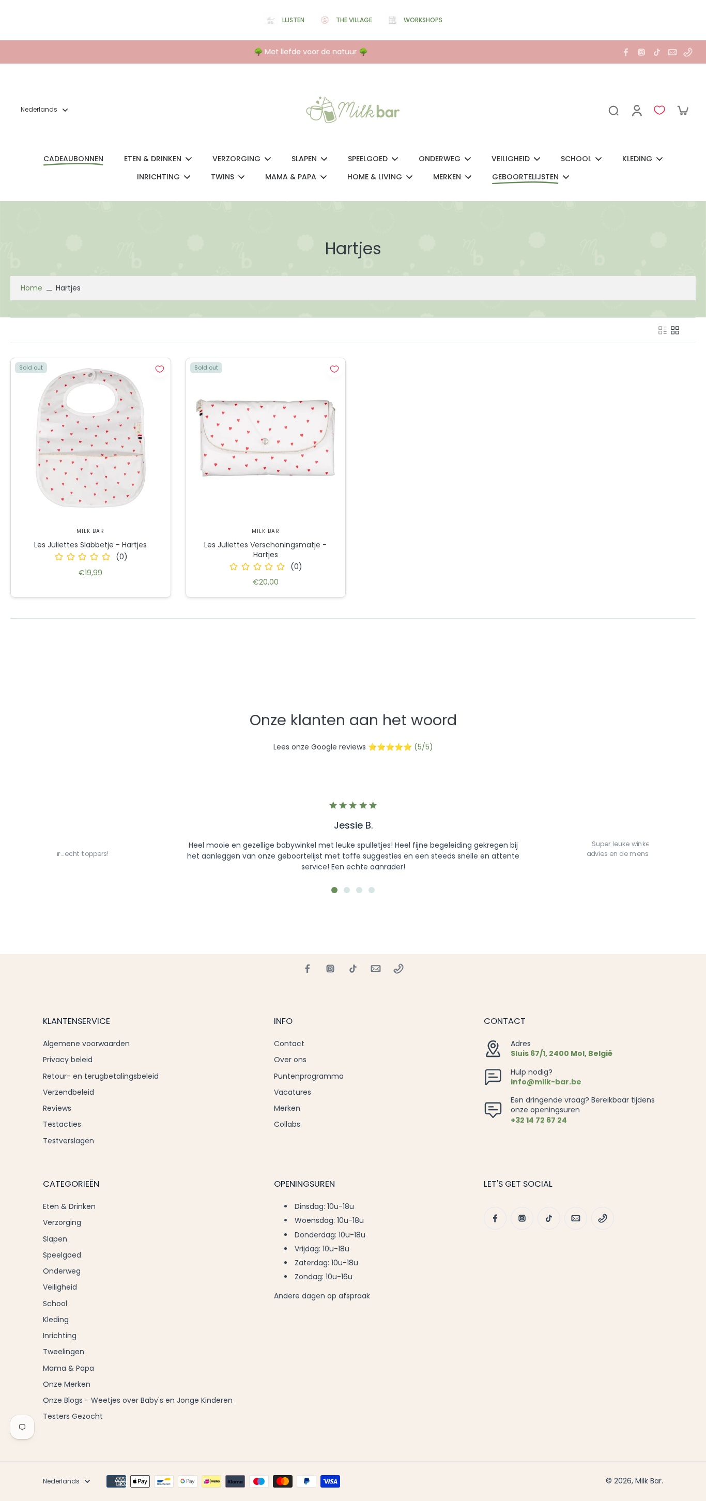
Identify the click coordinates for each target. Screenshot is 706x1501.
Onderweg (62, 1271)
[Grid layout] (675, 330)
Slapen (55, 1239)
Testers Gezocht (73, 1416)
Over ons (290, 1060)
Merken (287, 1108)
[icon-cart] (682, 110)
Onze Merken (66, 1384)
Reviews (57, 1108)
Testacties (62, 1124)
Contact (289, 1044)
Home (31, 288)
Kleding (56, 1320)
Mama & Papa (68, 1368)
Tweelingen (63, 1352)
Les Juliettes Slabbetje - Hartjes (90, 545)
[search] (613, 110)
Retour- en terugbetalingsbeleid (101, 1076)
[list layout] (662, 330)
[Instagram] (641, 52)
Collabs (287, 1124)
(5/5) (423, 747)
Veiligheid (60, 1287)
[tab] (334, 890)
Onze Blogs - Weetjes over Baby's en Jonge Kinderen (138, 1400)
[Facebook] (626, 52)
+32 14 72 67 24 (539, 1120)
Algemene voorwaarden (86, 1044)
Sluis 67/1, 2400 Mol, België (561, 1053)
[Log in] (636, 110)
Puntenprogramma (309, 1076)
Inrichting (59, 1336)
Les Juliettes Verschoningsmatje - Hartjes (265, 550)
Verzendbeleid (68, 1092)
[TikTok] (657, 52)
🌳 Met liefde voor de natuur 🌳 (309, 52)
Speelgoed (62, 1255)
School (55, 1304)
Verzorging (62, 1223)
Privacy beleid (68, 1060)
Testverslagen (68, 1141)
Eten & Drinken (69, 1207)
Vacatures (292, 1092)
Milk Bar (648, 1481)
